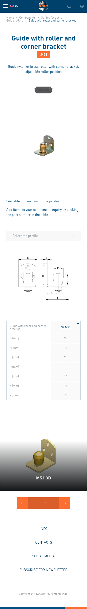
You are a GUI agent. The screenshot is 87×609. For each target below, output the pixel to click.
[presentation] (22, 503)
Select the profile (25, 236)
